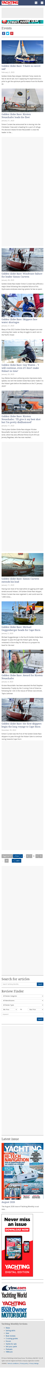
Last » (18, 861)
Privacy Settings (34, 1363)
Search (40, 984)
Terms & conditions (13, 1363)
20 (7, 861)
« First (16, 856)
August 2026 (8, 1202)
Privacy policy (24, 1363)
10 (41, 856)
